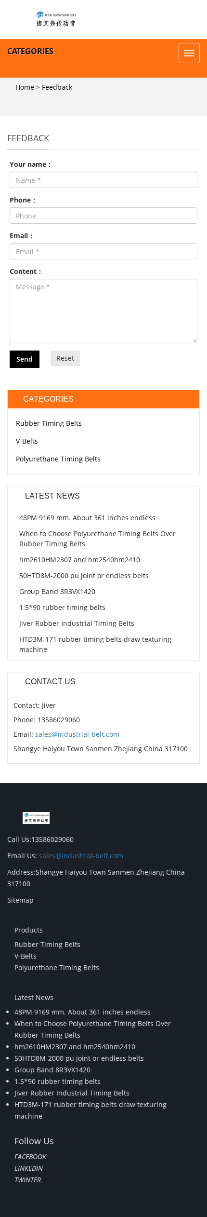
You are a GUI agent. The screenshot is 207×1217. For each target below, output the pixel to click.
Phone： (24, 199)
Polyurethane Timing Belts (58, 458)
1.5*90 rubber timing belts (62, 607)
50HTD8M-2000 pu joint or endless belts (84, 575)
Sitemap (20, 900)
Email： (22, 235)
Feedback (57, 87)
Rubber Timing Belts (49, 423)
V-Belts (27, 441)
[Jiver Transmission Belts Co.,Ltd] (55, 19)
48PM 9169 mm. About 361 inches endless (87, 517)
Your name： (31, 164)
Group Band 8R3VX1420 (57, 591)
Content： (26, 271)
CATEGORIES (30, 51)
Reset (65, 358)
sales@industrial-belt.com (77, 734)
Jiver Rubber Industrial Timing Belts (76, 623)
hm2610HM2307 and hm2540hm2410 (79, 559)
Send (24, 359)
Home (24, 87)
